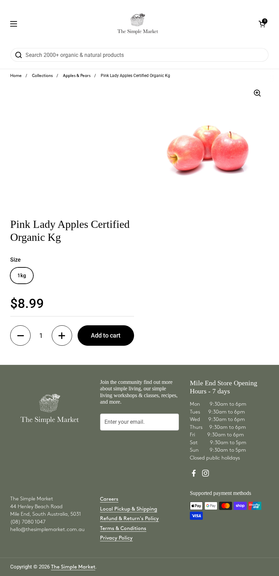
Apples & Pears (77, 76)
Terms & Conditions (123, 528)
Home (16, 76)
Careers (109, 499)
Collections (42, 76)
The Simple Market (73, 567)
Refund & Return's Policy (129, 518)
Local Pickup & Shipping (128, 509)
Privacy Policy (116, 538)
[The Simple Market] (137, 24)
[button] (20, 335)
